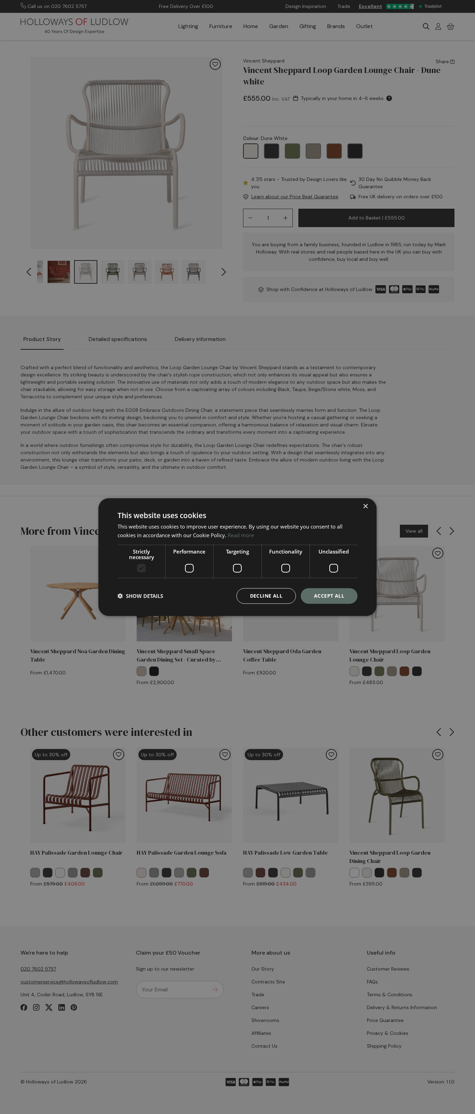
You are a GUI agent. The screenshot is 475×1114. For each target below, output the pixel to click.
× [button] (365, 506)
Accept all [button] (329, 595)
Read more (241, 535)
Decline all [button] (266, 595)
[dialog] (237, 557)
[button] (140, 596)
